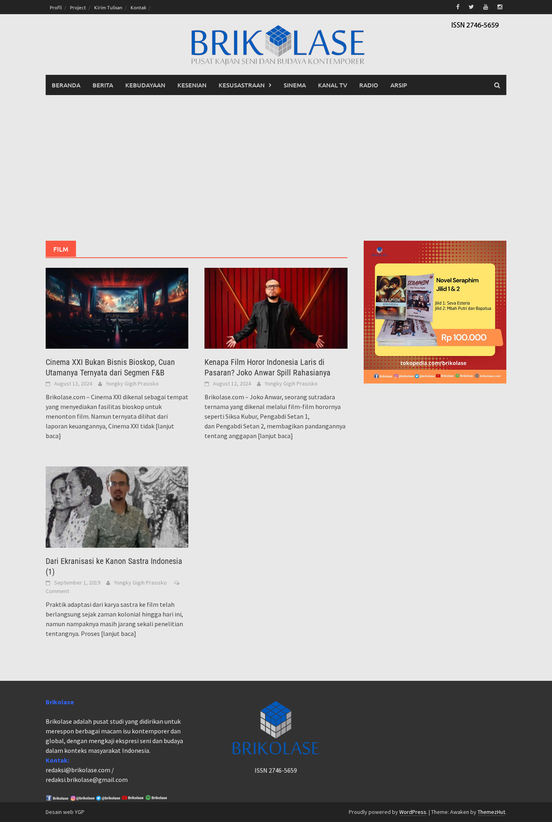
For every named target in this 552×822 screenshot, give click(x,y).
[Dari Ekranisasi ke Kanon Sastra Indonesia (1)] (117, 506)
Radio (368, 85)
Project (78, 7)
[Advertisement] (276, 168)
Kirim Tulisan (108, 7)
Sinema (295, 85)
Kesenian (191, 85)
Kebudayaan (145, 85)
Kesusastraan (242, 85)
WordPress (412, 812)
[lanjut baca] (275, 436)
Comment (57, 591)
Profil (56, 7)
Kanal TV (332, 85)
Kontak (138, 7)
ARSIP (398, 85)
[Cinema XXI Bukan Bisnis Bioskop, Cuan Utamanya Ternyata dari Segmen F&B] (117, 307)
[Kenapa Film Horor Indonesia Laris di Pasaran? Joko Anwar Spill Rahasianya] (275, 307)
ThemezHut (491, 812)
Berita (103, 85)
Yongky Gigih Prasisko (132, 383)
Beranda (66, 85)
